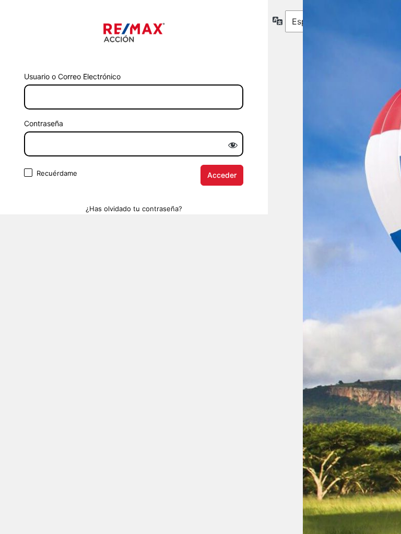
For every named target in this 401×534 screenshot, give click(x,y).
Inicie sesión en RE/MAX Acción (134, 32)
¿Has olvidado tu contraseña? (134, 208)
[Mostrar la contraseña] (232, 144)
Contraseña (43, 123)
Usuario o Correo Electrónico (72, 76)
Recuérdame (57, 173)
